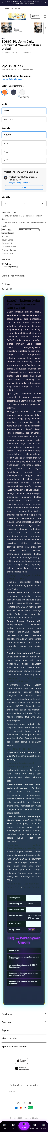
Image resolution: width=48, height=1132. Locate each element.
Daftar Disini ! (29, 4)
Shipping (14, 69)
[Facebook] (3, 290)
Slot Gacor (9, 119)
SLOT (6, 111)
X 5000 (7, 135)
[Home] (17, 16)
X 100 (6, 143)
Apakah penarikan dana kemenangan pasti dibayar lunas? (23, 974)
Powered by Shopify (30, 1118)
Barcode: (18, 53)
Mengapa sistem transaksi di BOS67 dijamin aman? (23, 966)
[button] (3, 16)
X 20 (6, 160)
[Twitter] (7, 290)
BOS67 (19, 1118)
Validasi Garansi (8, 233)
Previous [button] (2, 3)
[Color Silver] (22, 92)
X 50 (6, 152)
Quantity (6, 197)
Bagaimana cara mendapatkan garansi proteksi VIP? (24, 958)
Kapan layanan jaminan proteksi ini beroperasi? (23, 982)
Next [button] (45, 3)
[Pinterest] (11, 290)
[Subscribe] (38, 1092)
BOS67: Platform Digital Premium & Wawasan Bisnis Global (24, 3)
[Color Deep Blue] (13, 92)
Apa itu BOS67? (15, 951)
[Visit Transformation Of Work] (24, 97)
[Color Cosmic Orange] (5, 92)
